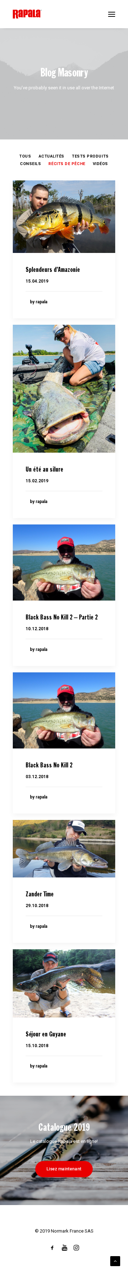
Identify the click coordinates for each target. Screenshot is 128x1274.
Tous (25, 156)
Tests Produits (90, 156)
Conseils (30, 163)
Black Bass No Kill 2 (49, 765)
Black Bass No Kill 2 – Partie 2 (62, 617)
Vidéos (100, 163)
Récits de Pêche (66, 163)
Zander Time (40, 894)
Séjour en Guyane (46, 1034)
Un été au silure (44, 469)
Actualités (52, 156)
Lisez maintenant (64, 1168)
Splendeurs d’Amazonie (53, 270)
